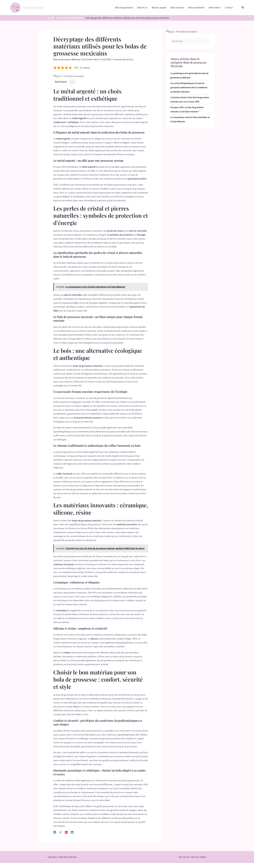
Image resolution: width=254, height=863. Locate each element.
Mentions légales (198, 857)
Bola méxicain (177, 7)
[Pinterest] (66, 832)
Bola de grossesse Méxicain (67, 59)
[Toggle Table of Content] (71, 82)
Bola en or (142, 7)
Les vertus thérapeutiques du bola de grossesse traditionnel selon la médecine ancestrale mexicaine (188, 87)
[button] (243, 7)
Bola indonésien (197, 7)
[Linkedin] (72, 832)
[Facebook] (54, 832)
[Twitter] (60, 832)
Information (215, 7)
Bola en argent (159, 7)
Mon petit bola (33, 7)
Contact (229, 7)
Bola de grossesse (124, 7)
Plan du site (184, 857)
